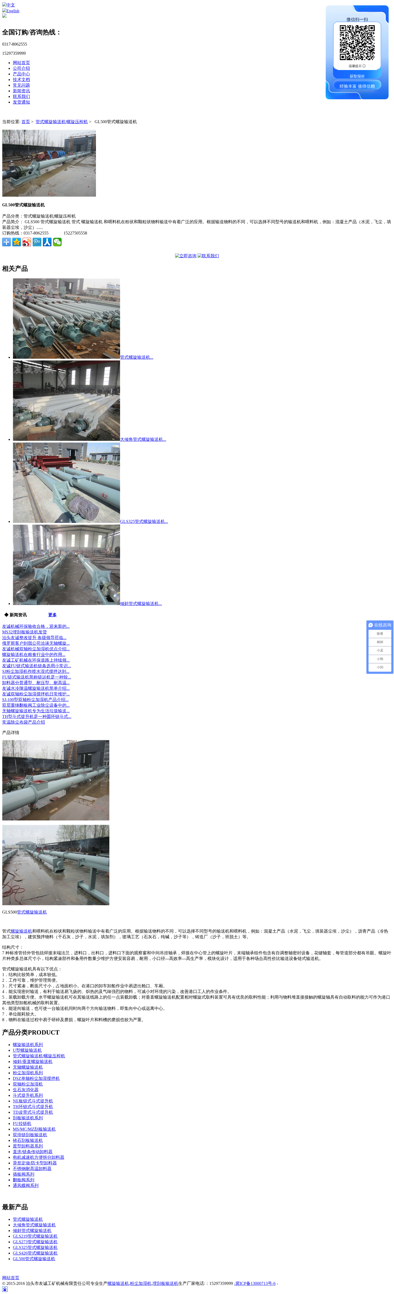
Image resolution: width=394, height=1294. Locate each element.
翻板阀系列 (23, 1180)
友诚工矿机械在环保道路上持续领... (36, 660)
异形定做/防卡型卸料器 (35, 1163)
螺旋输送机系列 (28, 1044)
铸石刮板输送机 (28, 1140)
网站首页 (21, 62)
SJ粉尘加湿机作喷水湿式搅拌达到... (35, 671)
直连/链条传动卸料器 (33, 1151)
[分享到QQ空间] (16, 242)
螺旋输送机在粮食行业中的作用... (33, 654)
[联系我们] (208, 256)
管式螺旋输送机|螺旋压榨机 (62, 121)
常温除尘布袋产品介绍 (23, 722)
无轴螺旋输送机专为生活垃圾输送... (36, 711)
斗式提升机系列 (28, 1095)
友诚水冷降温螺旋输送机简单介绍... (36, 688)
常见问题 (21, 85)
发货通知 (21, 102)
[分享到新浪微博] (27, 242)
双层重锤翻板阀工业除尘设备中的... (36, 705)
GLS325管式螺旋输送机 (35, 1247)
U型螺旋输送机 (27, 1050)
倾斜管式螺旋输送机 (32, 1230)
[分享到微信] (57, 242)
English (12, 11)
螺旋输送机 (21, 931)
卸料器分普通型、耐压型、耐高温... (36, 682)
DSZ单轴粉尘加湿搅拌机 (36, 1078)
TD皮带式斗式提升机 (33, 1112)
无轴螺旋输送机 (28, 1067)
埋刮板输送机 (165, 1283)
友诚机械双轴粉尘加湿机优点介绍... (36, 649)
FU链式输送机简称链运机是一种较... (36, 677)
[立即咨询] (185, 256)
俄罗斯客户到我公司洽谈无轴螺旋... (36, 643)
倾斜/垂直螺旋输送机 (33, 1061)
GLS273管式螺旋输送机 (35, 1242)
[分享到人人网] (47, 242)
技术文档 (21, 79)
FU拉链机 (22, 1123)
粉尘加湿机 (140, 1283)
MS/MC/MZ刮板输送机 (34, 1129)
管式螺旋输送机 (32, 912)
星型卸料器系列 (28, 1146)
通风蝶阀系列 (26, 1185)
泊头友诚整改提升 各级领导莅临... (34, 637)
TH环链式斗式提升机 (33, 1106)
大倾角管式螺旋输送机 (34, 1225)
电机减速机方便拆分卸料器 (38, 1157)
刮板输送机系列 (28, 1118)
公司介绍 (21, 68)
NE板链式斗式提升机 (33, 1101)
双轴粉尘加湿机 (28, 1084)
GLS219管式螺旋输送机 (35, 1236)
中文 (10, 5)
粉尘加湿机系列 (28, 1073)
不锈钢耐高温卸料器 (32, 1168)
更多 (52, 615)
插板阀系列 (23, 1174)
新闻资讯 (21, 91)
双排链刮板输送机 (30, 1134)
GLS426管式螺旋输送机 (35, 1253)
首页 (25, 121)
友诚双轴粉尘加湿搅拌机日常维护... (36, 694)
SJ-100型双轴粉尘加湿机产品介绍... (35, 699)
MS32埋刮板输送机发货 (24, 632)
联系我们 (21, 96)
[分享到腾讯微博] (37, 242)
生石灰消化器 (26, 1089)
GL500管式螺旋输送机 (34, 1258)
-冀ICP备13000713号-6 (255, 1283)
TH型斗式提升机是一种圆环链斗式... (36, 716)
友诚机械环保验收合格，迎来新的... (36, 626)
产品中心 (21, 74)
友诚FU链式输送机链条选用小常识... (36, 666)
